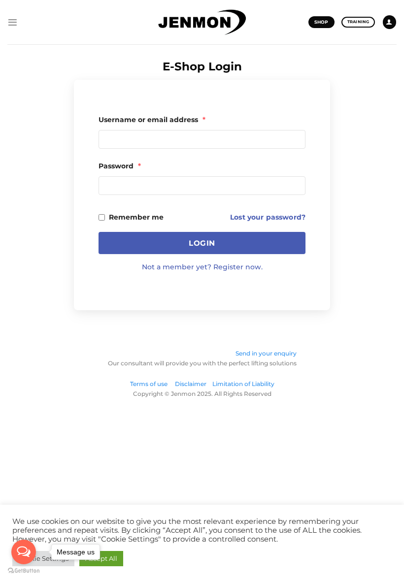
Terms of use (151, 383)
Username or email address (152, 119)
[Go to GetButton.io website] (23, 571)
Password (120, 165)
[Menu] (12, 22)
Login (202, 243)
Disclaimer (190, 383)
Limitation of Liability (243, 383)
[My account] (389, 22)
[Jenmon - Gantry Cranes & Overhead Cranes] (202, 22)
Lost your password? (267, 217)
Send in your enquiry (266, 353)
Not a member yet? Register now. (202, 266)
